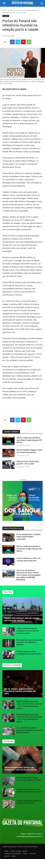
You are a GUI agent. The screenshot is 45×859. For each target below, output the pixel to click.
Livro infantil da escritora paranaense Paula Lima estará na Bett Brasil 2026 (29, 730)
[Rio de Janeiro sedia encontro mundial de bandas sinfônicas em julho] (22, 683)
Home (4, 10)
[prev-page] (3, 472)
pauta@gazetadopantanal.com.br (30, 836)
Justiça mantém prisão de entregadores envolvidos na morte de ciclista (27, 630)
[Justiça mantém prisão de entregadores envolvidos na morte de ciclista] (8, 631)
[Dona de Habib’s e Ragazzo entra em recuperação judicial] (8, 453)
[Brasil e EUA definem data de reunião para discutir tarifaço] (22, 610)
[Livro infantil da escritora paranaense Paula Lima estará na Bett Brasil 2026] (8, 731)
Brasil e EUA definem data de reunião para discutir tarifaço (21, 619)
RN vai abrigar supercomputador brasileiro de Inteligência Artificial (29, 642)
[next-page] (7, 472)
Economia (11, 10)
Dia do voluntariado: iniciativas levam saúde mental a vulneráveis (28, 536)
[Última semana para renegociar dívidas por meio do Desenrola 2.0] (22, 760)
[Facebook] (12, 42)
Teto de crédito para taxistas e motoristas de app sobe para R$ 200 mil (29, 440)
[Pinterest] (23, 42)
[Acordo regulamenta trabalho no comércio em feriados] (8, 804)
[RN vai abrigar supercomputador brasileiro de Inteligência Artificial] (8, 643)
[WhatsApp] (29, 42)
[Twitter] (17, 42)
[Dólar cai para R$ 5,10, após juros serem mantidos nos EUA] (8, 781)
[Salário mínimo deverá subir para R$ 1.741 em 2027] (8, 464)
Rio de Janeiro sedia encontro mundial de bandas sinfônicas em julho (20, 691)
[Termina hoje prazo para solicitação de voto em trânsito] (8, 654)
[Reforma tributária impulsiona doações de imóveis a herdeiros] (8, 792)
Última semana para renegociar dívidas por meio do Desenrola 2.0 (20, 768)
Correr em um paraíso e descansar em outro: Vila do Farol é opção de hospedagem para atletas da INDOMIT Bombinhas (28, 575)
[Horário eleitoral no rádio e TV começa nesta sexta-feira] (8, 561)
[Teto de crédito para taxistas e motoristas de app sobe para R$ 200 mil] (8, 441)
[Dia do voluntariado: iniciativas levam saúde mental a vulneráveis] (8, 537)
